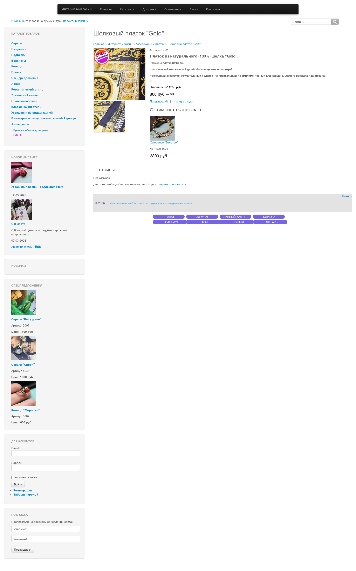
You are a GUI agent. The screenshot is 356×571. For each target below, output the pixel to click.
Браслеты (18, 60)
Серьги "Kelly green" (26, 319)
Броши (16, 72)
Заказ (194, 9)
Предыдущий (159, 101)
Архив (16, 83)
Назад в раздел (183, 101)
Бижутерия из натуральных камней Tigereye (43, 118)
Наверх (347, 196)
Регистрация (22, 490)
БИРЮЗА (269, 217)
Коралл (238, 222)
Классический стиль (26, 106)
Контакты (213, 9)
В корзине (18, 21)
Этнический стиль (24, 95)
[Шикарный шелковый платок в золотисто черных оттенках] (119, 74)
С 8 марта (18, 224)
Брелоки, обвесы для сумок (30, 130)
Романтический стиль (27, 89)
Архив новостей (22, 246)
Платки (17, 134)
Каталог (126, 9)
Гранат (169, 217)
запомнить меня (26, 477)
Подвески (18, 54)
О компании (173, 9)
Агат (204, 222)
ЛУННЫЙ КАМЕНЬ (235, 217)
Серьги (16, 43)
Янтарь (272, 222)
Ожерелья (18, 49)
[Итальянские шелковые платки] (109, 116)
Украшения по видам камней (32, 112)
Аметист (172, 222)
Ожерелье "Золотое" (164, 142)
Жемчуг (202, 217)
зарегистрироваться (172, 184)
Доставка (149, 9)
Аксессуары (20, 124)
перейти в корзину (75, 21)
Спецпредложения (24, 78)
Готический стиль (24, 101)
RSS (38, 246)
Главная (106, 9)
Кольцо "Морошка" (25, 410)
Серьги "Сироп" (23, 364)
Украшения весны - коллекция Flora (37, 186)
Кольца (16, 66)
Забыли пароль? (25, 494)
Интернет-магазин (77, 9)
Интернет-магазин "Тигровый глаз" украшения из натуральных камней (151, 203)
